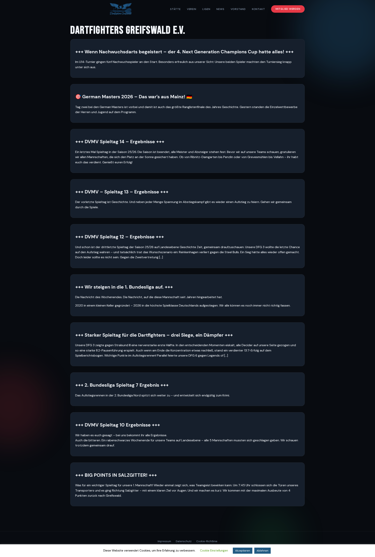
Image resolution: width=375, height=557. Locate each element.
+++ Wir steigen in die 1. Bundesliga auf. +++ (124, 287)
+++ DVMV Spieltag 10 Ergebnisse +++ (117, 425)
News (220, 9)
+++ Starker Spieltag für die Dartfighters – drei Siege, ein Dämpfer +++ (154, 335)
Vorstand (238, 9)
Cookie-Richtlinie (206, 541)
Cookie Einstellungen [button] (214, 551)
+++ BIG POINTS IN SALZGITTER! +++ (116, 475)
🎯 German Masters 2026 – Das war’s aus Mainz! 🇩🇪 (133, 97)
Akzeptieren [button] (242, 550)
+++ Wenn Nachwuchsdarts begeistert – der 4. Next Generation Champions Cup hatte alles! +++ (184, 52)
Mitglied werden (288, 9)
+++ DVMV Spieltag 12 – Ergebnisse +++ (119, 237)
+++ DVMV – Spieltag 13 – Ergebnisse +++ (121, 192)
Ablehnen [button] (262, 550)
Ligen (206, 9)
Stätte (175, 9)
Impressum (164, 541)
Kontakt (258, 9)
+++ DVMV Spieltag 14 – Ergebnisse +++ (119, 142)
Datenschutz (184, 541)
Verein (191, 9)
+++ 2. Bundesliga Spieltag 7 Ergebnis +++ (122, 385)
